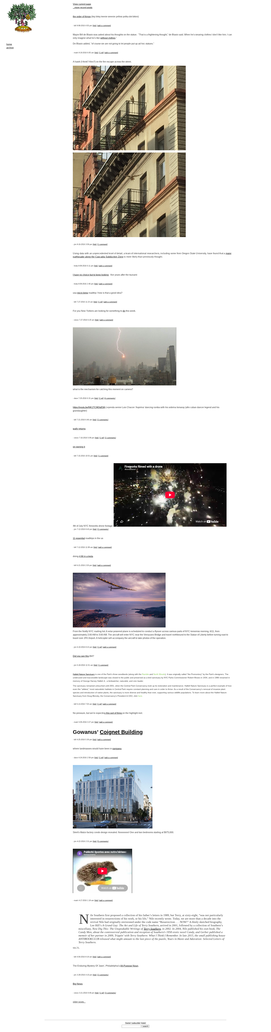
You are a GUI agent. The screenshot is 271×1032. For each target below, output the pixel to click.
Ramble (145, 674)
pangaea (116, 748)
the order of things (82, 16)
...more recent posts (82, 7)
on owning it (79, 447)
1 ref (101, 53)
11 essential (79, 538)
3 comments (110, 993)
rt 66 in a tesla (86, 556)
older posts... (79, 1002)
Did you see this (81, 656)
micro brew (82, 293)
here (140, 696)
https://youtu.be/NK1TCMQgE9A (89, 407)
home (9, 44)
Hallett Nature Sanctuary (84, 674)
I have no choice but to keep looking (91, 275)
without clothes (107, 38)
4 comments (110, 398)
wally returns (79, 429)
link (94, 26)
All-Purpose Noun (129, 966)
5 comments (103, 841)
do (124, 311)
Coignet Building (121, 732)
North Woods (159, 674)
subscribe (136, 1023)
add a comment (104, 26)
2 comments (103, 420)
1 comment (102, 244)
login (143, 1023)
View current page (82, 4)
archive (10, 48)
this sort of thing (114, 713)
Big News (78, 984)
